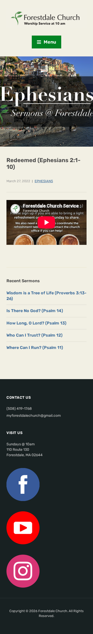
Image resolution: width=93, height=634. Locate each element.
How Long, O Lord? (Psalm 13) (36, 323)
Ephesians (44, 181)
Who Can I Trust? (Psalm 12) (34, 335)
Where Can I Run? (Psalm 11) (34, 347)
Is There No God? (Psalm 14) (34, 310)
